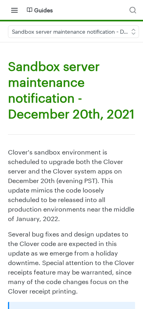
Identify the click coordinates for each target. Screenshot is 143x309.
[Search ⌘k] (132, 10)
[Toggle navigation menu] (14, 10)
